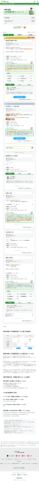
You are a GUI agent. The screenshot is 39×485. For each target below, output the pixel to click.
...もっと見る (31, 93)
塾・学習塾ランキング (6, 5)
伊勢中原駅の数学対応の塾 (24, 414)
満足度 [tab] (11, 84)
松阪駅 (11, 401)
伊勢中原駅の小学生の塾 (6, 412)
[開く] (33, 204)
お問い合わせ (28, 463)
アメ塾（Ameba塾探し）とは (9, 459)
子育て (25, 455)
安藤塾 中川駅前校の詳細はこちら (27, 320)
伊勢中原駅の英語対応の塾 (15, 414)
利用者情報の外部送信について (16, 463)
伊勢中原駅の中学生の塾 (14, 412)
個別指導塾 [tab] (19, 34)
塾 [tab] (8, 34)
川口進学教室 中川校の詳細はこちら (27, 252)
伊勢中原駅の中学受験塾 (30, 412)
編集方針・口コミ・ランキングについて (21, 459)
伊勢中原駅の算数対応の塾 (7, 415)
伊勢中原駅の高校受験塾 (6, 414)
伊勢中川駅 (8, 401)
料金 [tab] (20, 84)
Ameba (15, 474)
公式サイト (18, 348)
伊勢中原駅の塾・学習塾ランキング (32, 5)
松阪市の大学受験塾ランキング (23, 443)
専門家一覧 (34, 459)
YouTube (30, 455)
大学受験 (19, 455)
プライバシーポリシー (7, 463)
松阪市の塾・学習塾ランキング (23, 5)
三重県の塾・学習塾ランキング (14, 5)
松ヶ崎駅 (4, 401)
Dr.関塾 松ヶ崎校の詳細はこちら (27, 227)
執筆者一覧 (29, 459)
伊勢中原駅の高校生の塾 (22, 412)
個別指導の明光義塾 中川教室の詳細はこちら (25, 99)
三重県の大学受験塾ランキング (14, 443)
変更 (33, 17)
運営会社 (23, 463)
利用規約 (1, 463)
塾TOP (2, 5)
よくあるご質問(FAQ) (34, 463)
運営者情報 (19, 461)
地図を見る (8, 45)
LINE (13, 455)
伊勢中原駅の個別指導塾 (15, 415)
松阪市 (4, 406)
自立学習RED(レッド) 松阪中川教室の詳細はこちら (24, 140)
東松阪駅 (14, 401)
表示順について (6, 32)
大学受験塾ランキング (6, 443)
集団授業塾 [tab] (30, 34)
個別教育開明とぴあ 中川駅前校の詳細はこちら (25, 188)
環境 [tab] (29, 84)
